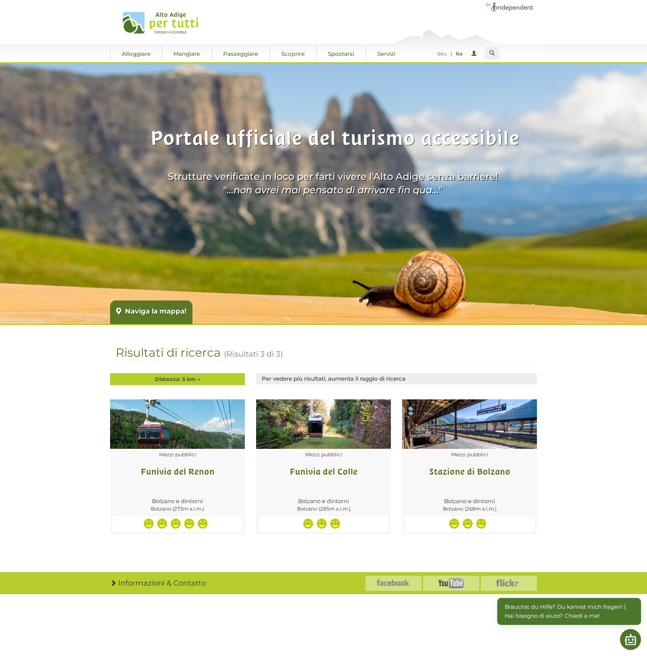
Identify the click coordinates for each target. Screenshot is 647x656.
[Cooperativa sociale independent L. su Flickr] (509, 583)
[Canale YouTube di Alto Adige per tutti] (451, 583)
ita (459, 54)
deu (442, 54)
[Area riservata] (475, 53)
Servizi (386, 53)
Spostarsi (341, 53)
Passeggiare (240, 53)
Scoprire (293, 53)
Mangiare (186, 53)
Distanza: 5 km (176, 379)
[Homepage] (163, 22)
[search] (492, 53)
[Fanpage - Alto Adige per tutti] (393, 583)
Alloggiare (136, 53)
